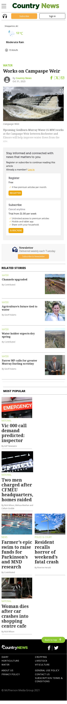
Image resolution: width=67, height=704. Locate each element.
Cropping (41, 656)
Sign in (52, 16)
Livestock (41, 660)
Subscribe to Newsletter (33, 256)
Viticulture (42, 664)
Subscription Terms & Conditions (49, 680)
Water (5, 664)
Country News (24, 78)
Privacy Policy (11, 674)
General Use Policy (47, 670)
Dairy (5, 656)
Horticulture (10, 660)
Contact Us (42, 674)
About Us (7, 670)
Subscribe (24, 16)
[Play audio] (4, 15)
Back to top (51, 639)
